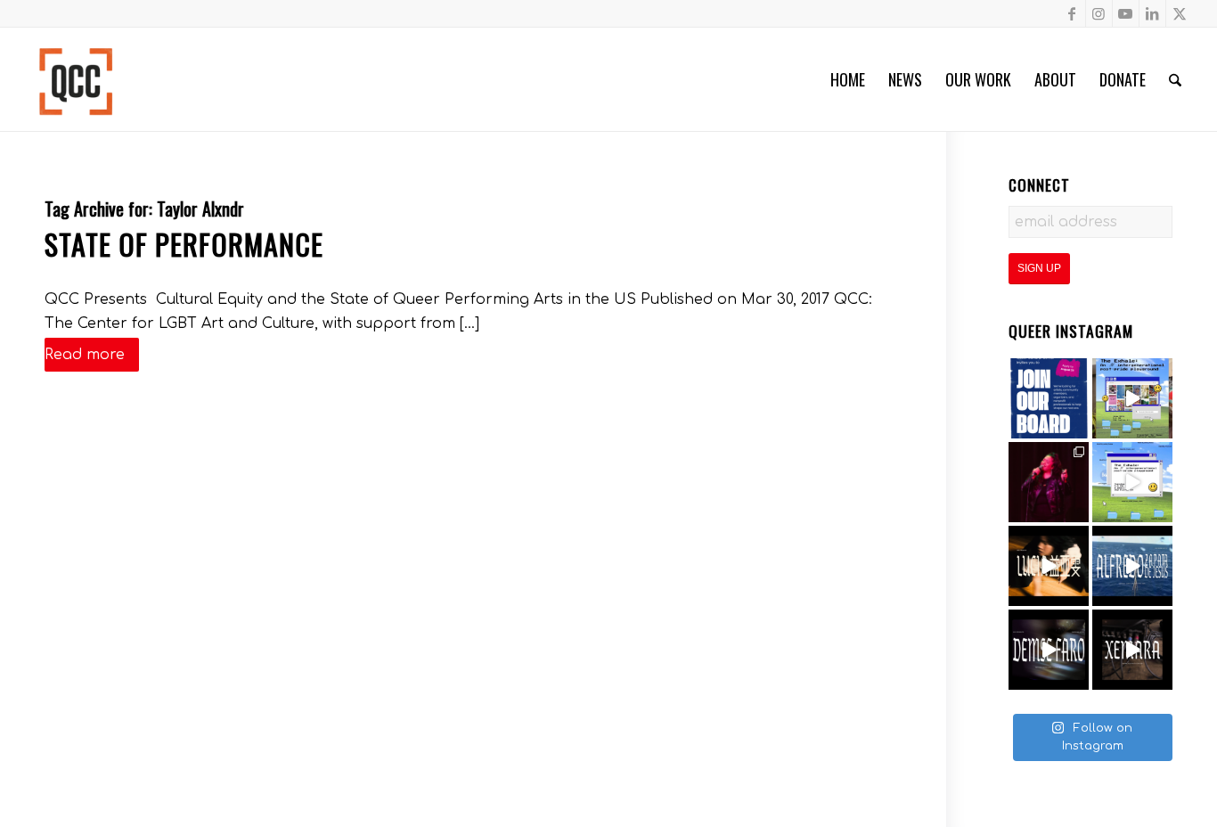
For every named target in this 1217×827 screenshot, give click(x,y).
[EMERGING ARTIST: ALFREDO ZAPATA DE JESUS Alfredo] (1132, 566)
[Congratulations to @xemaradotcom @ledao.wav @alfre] (1049, 482)
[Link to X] (1179, 13)
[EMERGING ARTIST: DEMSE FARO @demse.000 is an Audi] (1049, 650)
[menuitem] (848, 79)
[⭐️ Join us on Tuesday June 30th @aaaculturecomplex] (1132, 482)
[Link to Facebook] (1072, 13)
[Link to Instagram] (1099, 13)
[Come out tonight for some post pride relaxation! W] (1132, 398)
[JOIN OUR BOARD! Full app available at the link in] (1049, 398)
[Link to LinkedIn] (1152, 13)
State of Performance (184, 244)
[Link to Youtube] (1126, 13)
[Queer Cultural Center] (75, 79)
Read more (85, 355)
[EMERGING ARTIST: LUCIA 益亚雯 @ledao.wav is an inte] (1049, 566)
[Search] (1175, 79)
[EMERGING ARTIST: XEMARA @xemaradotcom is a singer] (1132, 650)
